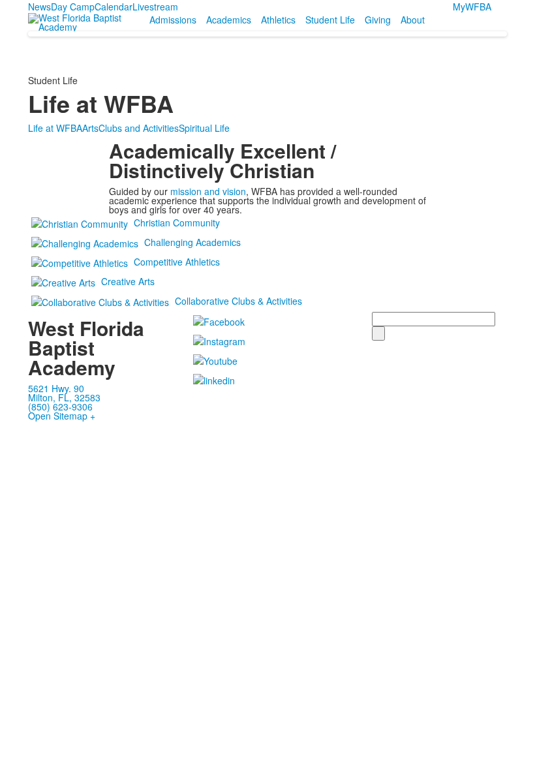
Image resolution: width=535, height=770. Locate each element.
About (413, 19)
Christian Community (177, 222)
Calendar (113, 6)
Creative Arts (128, 281)
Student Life (330, 19)
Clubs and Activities (139, 127)
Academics (228, 19)
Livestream (155, 6)
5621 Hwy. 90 (56, 388)
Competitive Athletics (177, 261)
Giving (378, 19)
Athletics (278, 19)
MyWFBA (472, 6)
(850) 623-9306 (60, 406)
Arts (90, 127)
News (39, 6)
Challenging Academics (192, 242)
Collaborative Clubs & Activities (238, 300)
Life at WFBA (55, 127)
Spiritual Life (204, 127)
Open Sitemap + (61, 415)
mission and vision (208, 191)
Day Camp (73, 6)
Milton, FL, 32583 (64, 397)
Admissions (172, 19)
